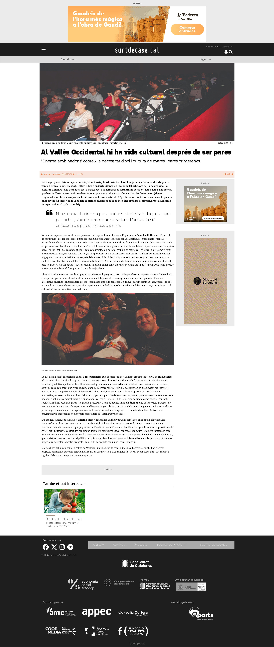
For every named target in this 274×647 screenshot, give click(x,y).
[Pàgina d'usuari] (226, 53)
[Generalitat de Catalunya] (137, 566)
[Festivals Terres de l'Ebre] (97, 632)
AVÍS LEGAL (140, 544)
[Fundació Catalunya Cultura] (133, 632)
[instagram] (62, 548)
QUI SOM (98, 544)
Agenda (205, 59)
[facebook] (46, 548)
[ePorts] (201, 614)
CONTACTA (119, 544)
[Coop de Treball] (119, 585)
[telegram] (70, 548)
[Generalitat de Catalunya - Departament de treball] (155, 589)
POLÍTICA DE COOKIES (213, 544)
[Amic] (61, 614)
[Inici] (137, 49)
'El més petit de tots (115, 399)
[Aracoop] (83, 585)
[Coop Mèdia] (61, 632)
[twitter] (54, 548)
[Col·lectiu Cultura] (133, 614)
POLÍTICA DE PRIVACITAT (171, 544)
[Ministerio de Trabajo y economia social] (191, 589)
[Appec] (97, 614)
